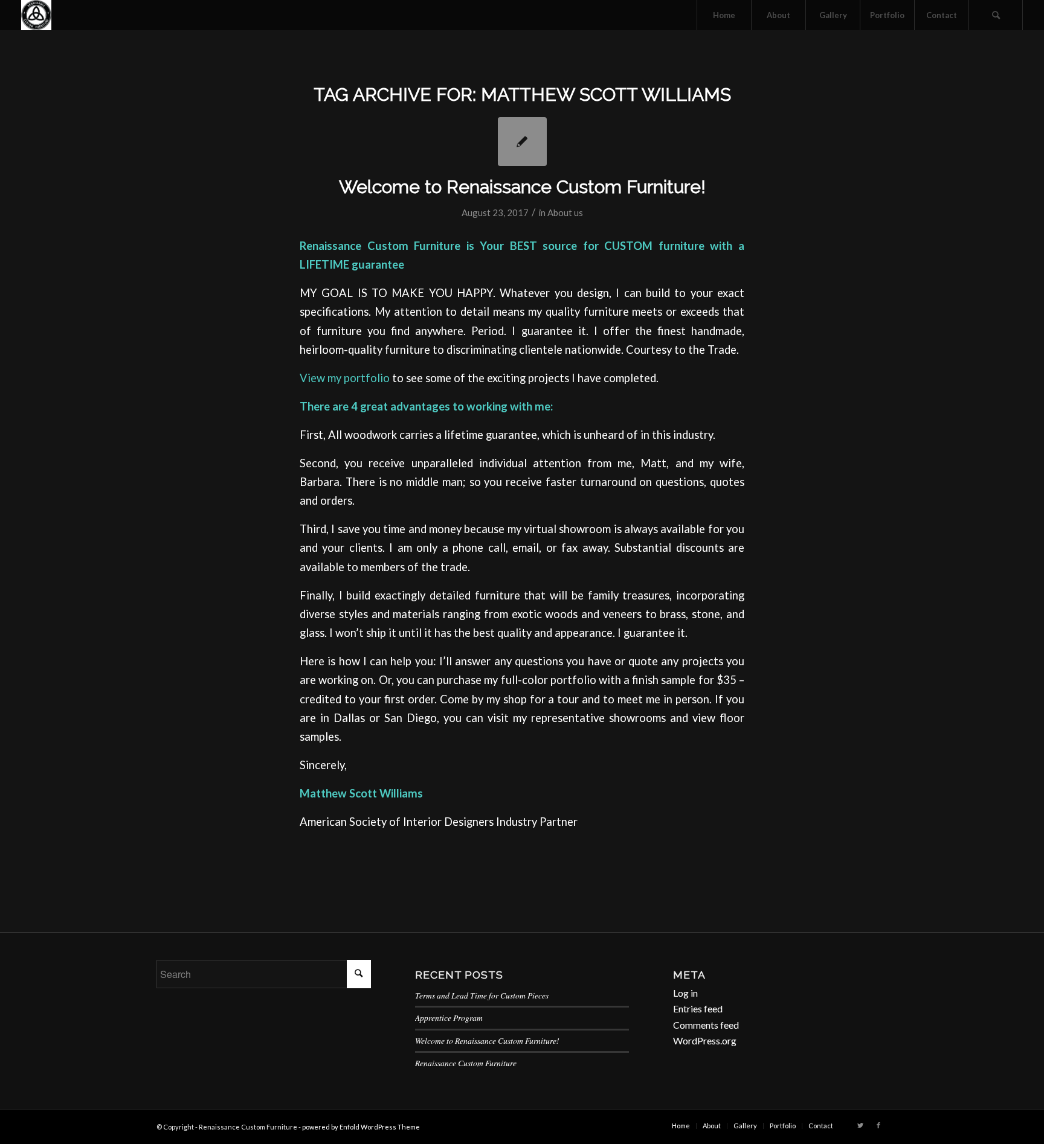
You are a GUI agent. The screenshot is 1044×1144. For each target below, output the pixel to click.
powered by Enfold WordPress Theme (361, 1127)
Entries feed (698, 1008)
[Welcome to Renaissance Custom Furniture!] (522, 141)
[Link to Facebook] (878, 1125)
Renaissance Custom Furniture (466, 1063)
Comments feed (706, 1025)
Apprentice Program (449, 1017)
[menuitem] (724, 15)
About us (565, 212)
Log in (685, 993)
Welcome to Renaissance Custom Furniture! (522, 186)
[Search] (995, 15)
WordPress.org (704, 1040)
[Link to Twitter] (860, 1125)
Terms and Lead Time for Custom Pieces (482, 995)
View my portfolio (345, 378)
